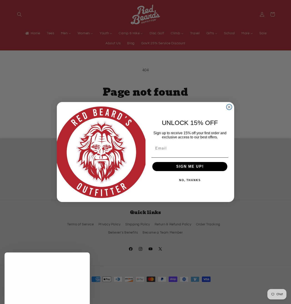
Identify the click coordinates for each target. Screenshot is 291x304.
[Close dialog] (229, 107)
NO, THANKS (190, 180)
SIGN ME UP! (190, 166)
